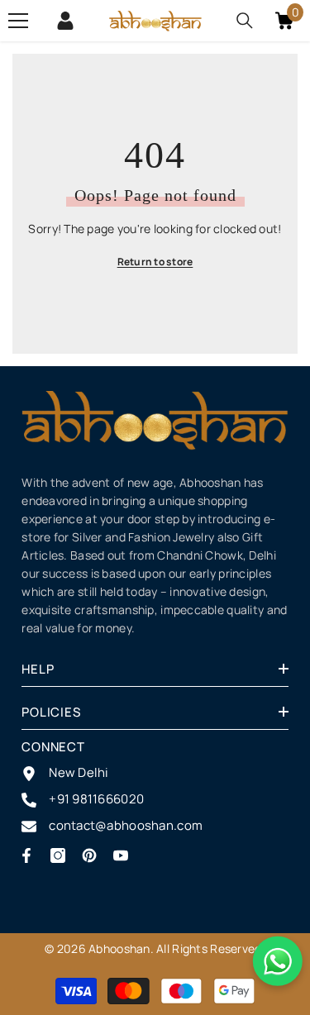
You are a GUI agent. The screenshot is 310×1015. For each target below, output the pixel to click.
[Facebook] (26, 855)
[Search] (245, 21)
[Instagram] (58, 855)
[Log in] (65, 21)
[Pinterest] (89, 855)
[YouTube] (120, 855)
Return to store (155, 262)
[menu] (18, 21)
